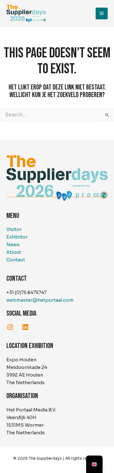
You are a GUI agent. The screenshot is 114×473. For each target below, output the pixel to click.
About (13, 252)
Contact (15, 260)
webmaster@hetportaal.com (39, 300)
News (13, 244)
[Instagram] (10, 327)
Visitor (14, 229)
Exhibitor (17, 237)
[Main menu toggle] (102, 14)
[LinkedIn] (25, 327)
